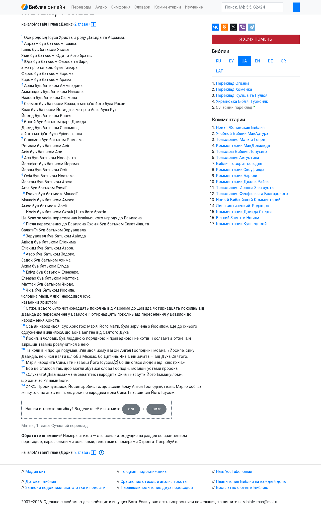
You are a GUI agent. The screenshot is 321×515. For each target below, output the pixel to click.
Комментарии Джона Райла (242, 181)
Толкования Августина (237, 157)
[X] (233, 27)
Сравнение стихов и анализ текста (154, 481)
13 (23, 235)
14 (23, 253)
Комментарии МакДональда (243, 145)
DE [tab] (270, 61)
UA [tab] (244, 61)
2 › (82, 24)
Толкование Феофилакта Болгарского (252, 193)
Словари (142, 7)
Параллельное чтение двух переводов (157, 487)
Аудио (101, 7)
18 (23, 325)
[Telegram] (251, 27)
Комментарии (167, 7)
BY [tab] (231, 61)
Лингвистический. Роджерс (242, 205)
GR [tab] (283, 61)
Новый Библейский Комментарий (248, 199)
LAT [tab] (219, 71)
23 (23, 373)
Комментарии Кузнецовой (241, 223)
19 (23, 337)
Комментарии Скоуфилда (240, 169)
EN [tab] (257, 61)
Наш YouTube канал (234, 471)
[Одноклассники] (224, 27)
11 (23, 211)
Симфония (120, 7)
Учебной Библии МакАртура (242, 133)
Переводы (81, 7)
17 (23, 307)
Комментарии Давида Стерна (244, 211)
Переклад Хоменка (234, 89)
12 (23, 223)
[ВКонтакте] (215, 27)
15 (23, 271)
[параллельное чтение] (93, 24)
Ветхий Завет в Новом (237, 217)
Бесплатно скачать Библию (242, 487)
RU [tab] (218, 61)
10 (23, 193)
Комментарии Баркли (236, 175)
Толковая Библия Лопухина (241, 151)
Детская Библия (40, 481)
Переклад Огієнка (232, 83)
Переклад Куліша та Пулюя (241, 95)
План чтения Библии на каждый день (251, 481)
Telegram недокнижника (144, 471)
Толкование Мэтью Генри (240, 139)
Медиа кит (35, 471)
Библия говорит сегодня (239, 163)
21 (23, 361)
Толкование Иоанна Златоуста (245, 187)
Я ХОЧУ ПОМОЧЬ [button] (255, 39)
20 (23, 349)
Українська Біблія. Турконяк (242, 101)
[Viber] (242, 27)
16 (23, 289)
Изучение (194, 7)
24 (23, 385)
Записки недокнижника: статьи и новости (65, 487)
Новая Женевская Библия (240, 127)
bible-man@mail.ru (262, 501)
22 (23, 367)
